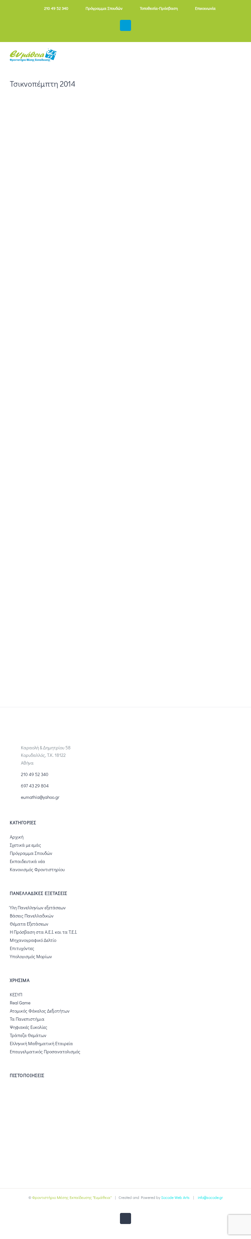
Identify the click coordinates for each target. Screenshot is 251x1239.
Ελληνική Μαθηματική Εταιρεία (41, 1043)
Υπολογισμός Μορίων (31, 956)
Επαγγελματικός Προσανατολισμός (45, 1051)
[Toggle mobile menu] (238, 57)
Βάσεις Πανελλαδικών (32, 916)
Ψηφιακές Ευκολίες (28, 1027)
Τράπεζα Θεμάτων (28, 1035)
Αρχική (17, 837)
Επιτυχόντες (22, 948)
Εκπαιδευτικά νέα (27, 861)
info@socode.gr (210, 1197)
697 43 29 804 (35, 786)
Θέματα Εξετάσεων (29, 924)
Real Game (20, 1003)
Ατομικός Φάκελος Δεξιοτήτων (40, 1011)
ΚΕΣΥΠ (16, 994)
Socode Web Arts (175, 1197)
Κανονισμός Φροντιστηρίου (37, 869)
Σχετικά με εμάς (25, 845)
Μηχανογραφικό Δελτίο (33, 940)
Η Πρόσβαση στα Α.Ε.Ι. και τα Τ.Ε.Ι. (43, 932)
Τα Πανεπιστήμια (27, 1019)
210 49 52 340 (34, 774)
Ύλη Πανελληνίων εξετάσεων (38, 907)
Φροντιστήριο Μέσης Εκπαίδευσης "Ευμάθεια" (71, 1197)
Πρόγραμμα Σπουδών (31, 853)
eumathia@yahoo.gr (40, 797)
